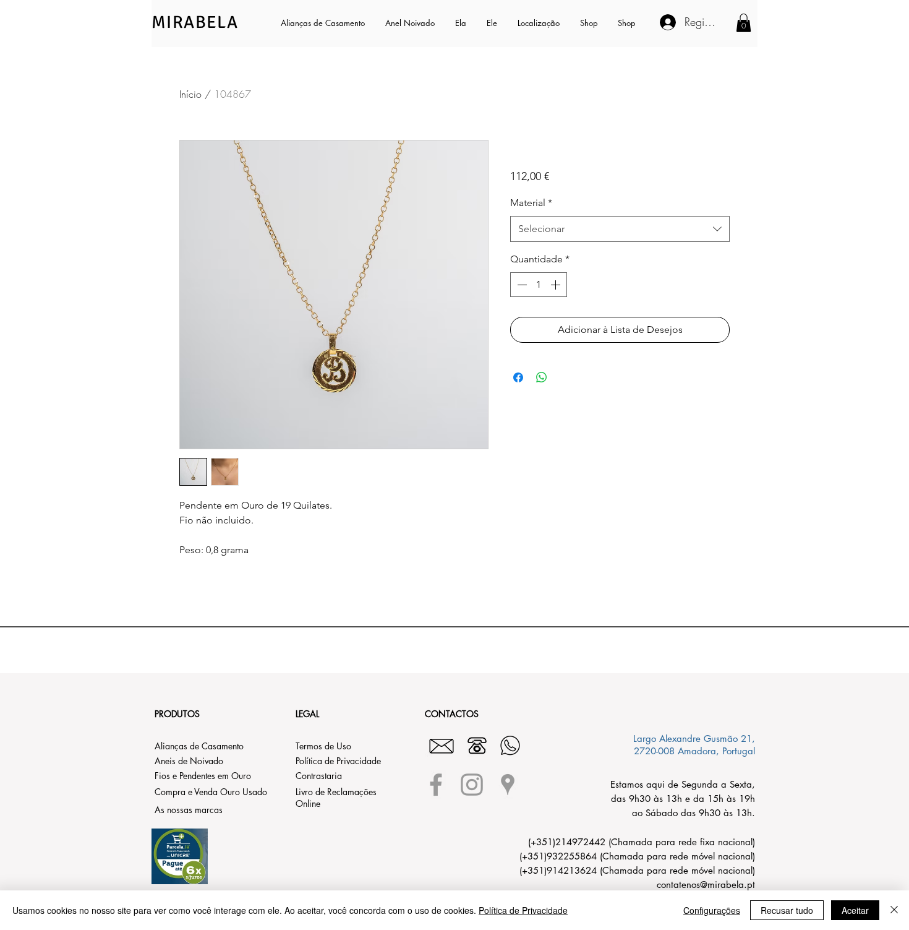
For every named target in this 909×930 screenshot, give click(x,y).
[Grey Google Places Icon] (508, 784)
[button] (461, 23)
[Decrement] (520, 284)
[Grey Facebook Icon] (436, 784)
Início (190, 94)
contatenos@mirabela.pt (706, 884)
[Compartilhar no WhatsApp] (541, 377)
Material (531, 203)
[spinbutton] (538, 284)
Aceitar (855, 910)
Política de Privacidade (523, 910)
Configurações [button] (711, 910)
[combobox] (620, 229)
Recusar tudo (787, 910)
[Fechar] (894, 910)
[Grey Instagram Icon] (472, 784)
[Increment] (556, 284)
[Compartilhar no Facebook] (518, 377)
